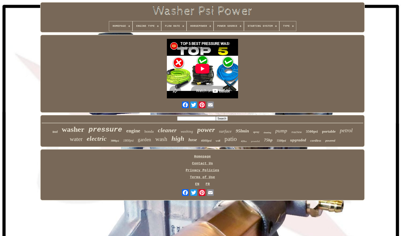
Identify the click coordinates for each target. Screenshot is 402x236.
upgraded (298, 140)
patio (230, 138)
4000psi (206, 140)
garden (144, 139)
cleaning (267, 132)
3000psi (115, 140)
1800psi (128, 140)
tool (55, 131)
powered (330, 140)
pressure (105, 130)
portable (329, 131)
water (76, 139)
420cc (244, 141)
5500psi (281, 140)
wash (161, 139)
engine (133, 130)
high (177, 138)
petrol (346, 130)
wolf (218, 140)
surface (225, 131)
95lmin (242, 130)
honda (149, 131)
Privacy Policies (202, 170)
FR (208, 184)
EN (197, 184)
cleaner (167, 130)
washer (73, 129)
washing (187, 131)
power (206, 129)
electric (97, 138)
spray (256, 131)
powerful (255, 141)
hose (192, 139)
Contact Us (202, 163)
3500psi (312, 131)
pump (281, 130)
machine (296, 132)
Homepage (202, 157)
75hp (268, 140)
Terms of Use (202, 177)
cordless (315, 140)
